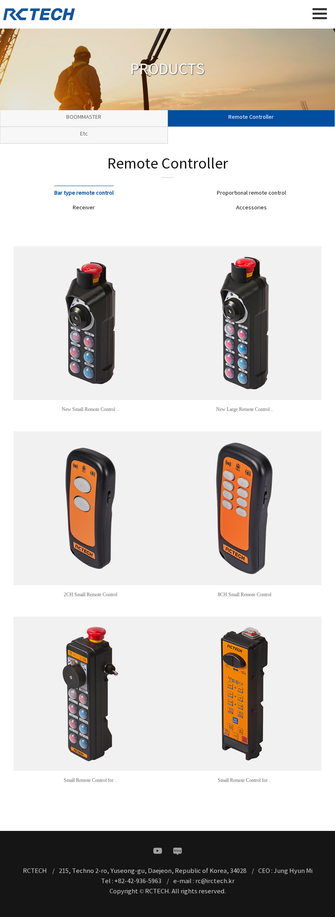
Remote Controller (251, 117)
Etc (84, 134)
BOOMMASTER (83, 117)
